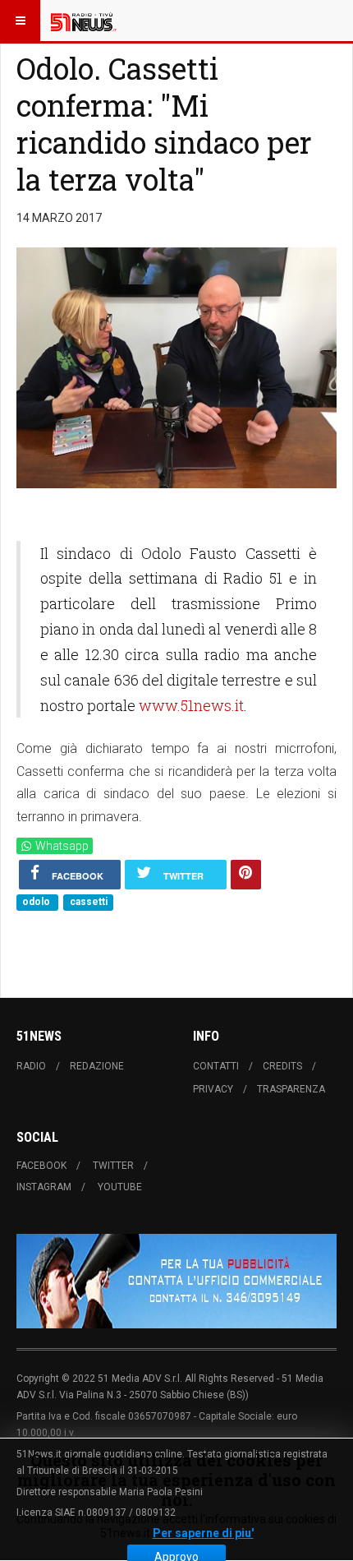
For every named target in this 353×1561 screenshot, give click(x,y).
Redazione (97, 1066)
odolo (37, 902)
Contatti (216, 1066)
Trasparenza (291, 1089)
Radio (31, 1066)
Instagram (43, 1187)
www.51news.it (191, 705)
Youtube (120, 1187)
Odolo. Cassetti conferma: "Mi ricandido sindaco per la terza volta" (164, 123)
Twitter (113, 1165)
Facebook (41, 1165)
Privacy (213, 1089)
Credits (282, 1066)
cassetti (89, 902)
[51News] (84, 20)
